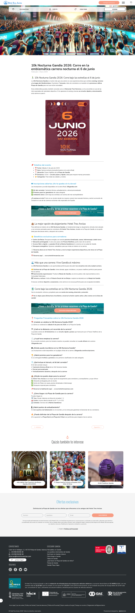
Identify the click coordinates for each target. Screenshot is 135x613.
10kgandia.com (72, 187)
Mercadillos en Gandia (54, 550)
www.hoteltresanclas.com (54, 256)
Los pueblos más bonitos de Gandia (58, 552)
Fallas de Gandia (52, 559)
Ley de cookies (20, 605)
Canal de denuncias (41, 605)
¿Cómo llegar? (19, 560)
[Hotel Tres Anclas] (13, 3)
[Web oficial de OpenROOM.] (122, 611)
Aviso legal (12, 605)
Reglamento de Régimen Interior (96, 605)
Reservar (114, 9)
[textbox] (24, 9)
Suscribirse (103, 515)
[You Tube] (25, 569)
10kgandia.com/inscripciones (84, 351)
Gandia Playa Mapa (53, 565)
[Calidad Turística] (121, 549)
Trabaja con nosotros (81, 605)
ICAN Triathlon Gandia (106, 483)
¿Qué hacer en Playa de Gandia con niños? (60, 561)
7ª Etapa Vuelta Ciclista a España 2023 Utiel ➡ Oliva (67, 483)
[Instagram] (10, 569)
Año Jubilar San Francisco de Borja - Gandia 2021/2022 (29, 483)
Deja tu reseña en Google (67, 605)
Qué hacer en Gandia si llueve (56, 554)
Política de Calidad (30, 605)
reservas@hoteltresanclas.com (20, 556)
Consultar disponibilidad (67, 213)
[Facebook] (15, 569)
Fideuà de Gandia (52, 563)
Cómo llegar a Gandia (54, 556)
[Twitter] (20, 569)
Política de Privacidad (71, 529)
